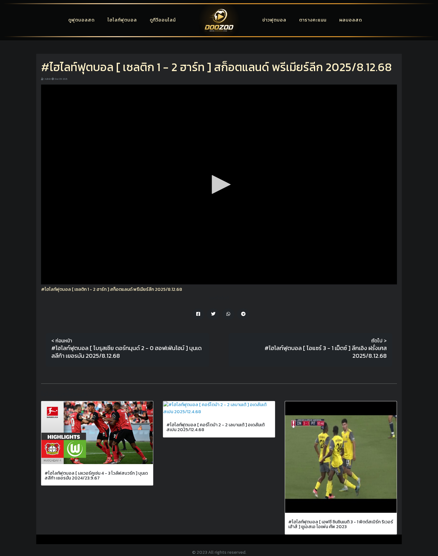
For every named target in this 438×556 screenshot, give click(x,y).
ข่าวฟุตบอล (274, 20)
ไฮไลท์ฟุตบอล (122, 20)
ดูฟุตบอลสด (81, 20)
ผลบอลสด (350, 20)
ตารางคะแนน (312, 20)
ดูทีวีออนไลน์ (163, 20)
